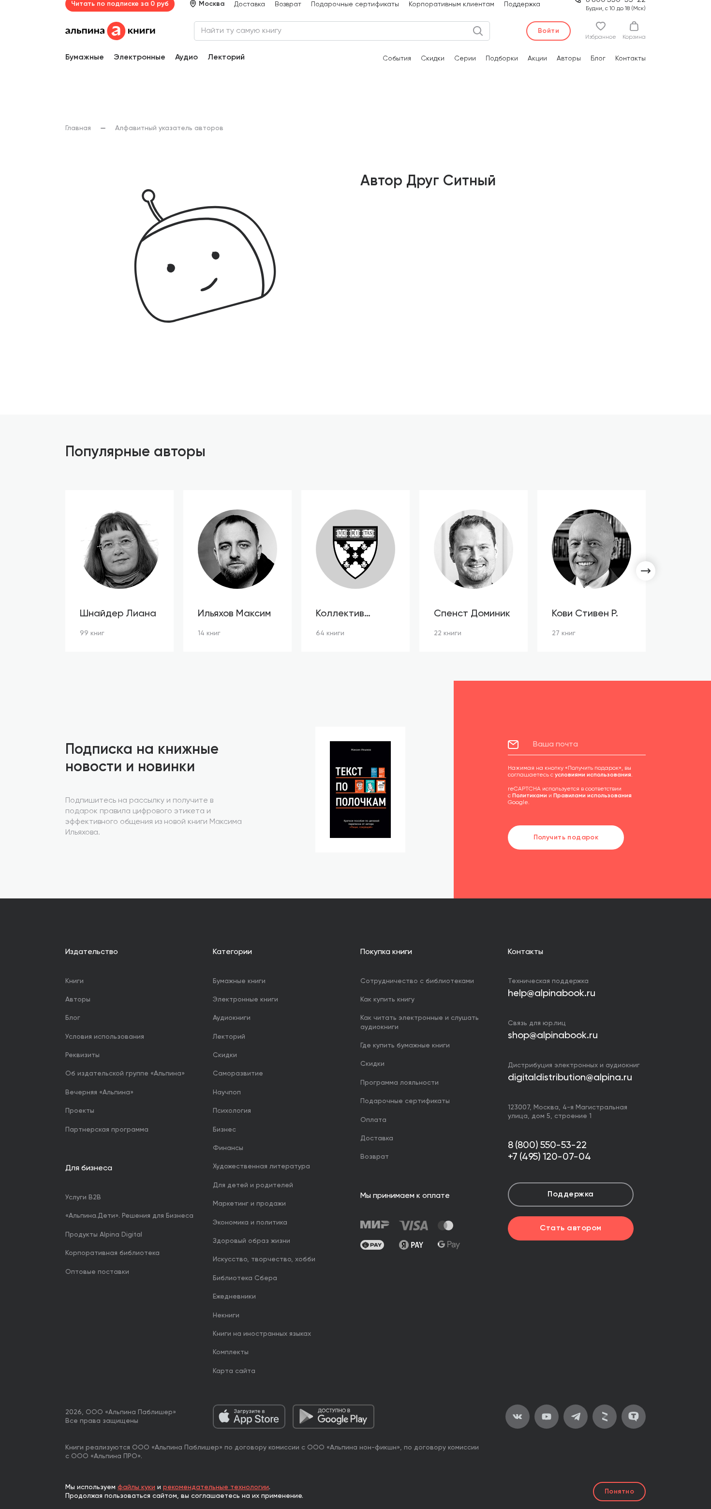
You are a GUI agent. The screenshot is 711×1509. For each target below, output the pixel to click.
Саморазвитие (238, 1073)
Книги (74, 981)
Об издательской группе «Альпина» (125, 1073)
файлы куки (136, 1487)
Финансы (228, 1148)
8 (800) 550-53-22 (547, 1145)
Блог (598, 58)
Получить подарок (566, 837)
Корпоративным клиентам (451, 4)
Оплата (373, 1120)
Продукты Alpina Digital (103, 1234)
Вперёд (645, 570)
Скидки (432, 58)
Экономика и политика (250, 1222)
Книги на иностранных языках (262, 1333)
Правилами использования (592, 796)
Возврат (288, 4)
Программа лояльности (399, 1082)
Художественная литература (261, 1166)
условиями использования (593, 775)
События (397, 58)
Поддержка (522, 4)
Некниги (226, 1315)
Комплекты (231, 1352)
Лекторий (226, 57)
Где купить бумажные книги (405, 1045)
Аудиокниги (232, 1018)
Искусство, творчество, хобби (264, 1259)
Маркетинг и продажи (249, 1203)
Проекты (79, 1110)
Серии (465, 58)
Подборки (502, 58)
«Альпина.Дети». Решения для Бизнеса (129, 1215)
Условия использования (104, 1036)
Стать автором (570, 1228)
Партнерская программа (106, 1129)
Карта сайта (234, 1371)
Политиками (529, 796)
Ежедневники (234, 1296)
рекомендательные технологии (216, 1487)
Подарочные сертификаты (355, 4)
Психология (232, 1110)
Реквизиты (82, 1055)
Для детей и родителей (253, 1185)
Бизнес (224, 1129)
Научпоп (227, 1092)
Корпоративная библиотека (112, 1253)
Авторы (569, 58)
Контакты (630, 58)
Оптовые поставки (97, 1272)
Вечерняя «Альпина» (99, 1092)
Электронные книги (245, 999)
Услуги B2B (83, 1197)
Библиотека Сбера (245, 1278)
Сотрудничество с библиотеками (417, 981)
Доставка (249, 4)
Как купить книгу (387, 999)
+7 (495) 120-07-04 (549, 1157)
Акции (537, 58)
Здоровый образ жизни (251, 1241)
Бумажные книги (239, 981)
